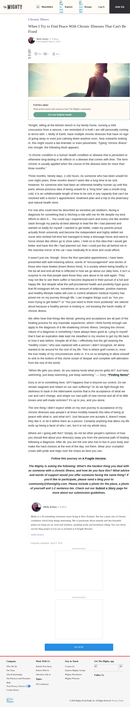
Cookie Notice (12, 690)
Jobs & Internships (14, 674)
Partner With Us (42, 670)
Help (8, 682)
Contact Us (70, 666)
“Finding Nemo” (118, 374)
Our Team (10, 670)
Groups (88, 6)
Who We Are (11, 666)
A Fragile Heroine (94, 458)
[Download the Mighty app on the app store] (106, 667)
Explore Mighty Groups (75, 670)
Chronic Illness (38, 19)
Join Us (119, 7)
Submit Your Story (44, 666)
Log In (101, 6)
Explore (68, 6)
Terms (121, 701)
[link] (12, 7)
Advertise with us (43, 674)
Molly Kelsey (42, 39)
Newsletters (47, 6)
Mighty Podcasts (72, 678)
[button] (55, 39)
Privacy (115, 701)
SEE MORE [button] (79, 647)
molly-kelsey (37, 534)
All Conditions (42, 684)
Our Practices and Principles (18, 678)
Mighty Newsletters (73, 674)
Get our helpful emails (60, 114)
